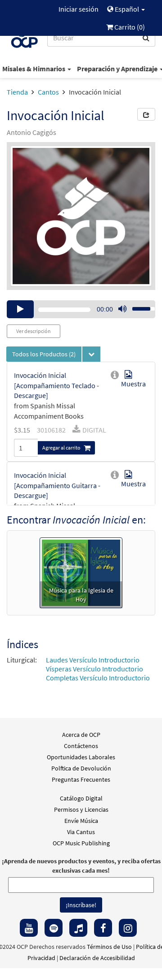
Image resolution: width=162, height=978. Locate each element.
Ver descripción (33, 331)
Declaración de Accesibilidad (97, 958)
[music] (78, 928)
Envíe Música (81, 821)
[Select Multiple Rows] (91, 354)
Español (126, 8)
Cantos (48, 91)
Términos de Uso (109, 947)
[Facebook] (103, 928)
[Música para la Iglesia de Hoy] (81, 571)
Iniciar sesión (78, 8)
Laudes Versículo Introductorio (93, 659)
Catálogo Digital (81, 798)
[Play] (20, 309)
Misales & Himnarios (34, 68)
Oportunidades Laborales (81, 757)
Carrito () (129, 26)
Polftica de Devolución (81, 768)
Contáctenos (81, 746)
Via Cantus (81, 832)
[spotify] (54, 928)
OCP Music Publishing (81, 843)
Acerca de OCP (81, 735)
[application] (81, 309)
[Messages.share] (146, 114)
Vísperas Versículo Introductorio (94, 668)
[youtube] (29, 928)
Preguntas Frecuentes (81, 779)
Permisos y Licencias (81, 809)
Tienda (17, 91)
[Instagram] (128, 928)
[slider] (138, 306)
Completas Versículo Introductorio (98, 677)
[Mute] (122, 309)
